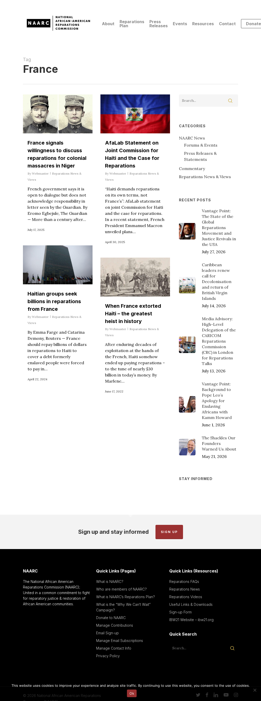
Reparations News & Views (205, 176)
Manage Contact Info (113, 648)
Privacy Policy (108, 656)
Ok (131, 693)
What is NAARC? (109, 581)
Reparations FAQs (184, 581)
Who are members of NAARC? (121, 589)
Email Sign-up (107, 633)
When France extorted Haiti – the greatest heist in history (133, 313)
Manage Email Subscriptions (119, 640)
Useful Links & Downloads (191, 604)
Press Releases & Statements (200, 156)
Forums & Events (200, 145)
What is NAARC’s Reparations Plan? (125, 597)
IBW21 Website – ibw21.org (191, 620)
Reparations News (184, 589)
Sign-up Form (180, 612)
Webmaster (40, 173)
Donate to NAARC (111, 617)
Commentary (192, 168)
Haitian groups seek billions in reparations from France (54, 301)
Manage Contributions (114, 625)
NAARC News (192, 138)
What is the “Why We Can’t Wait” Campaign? (123, 607)
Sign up (169, 532)
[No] (254, 690)
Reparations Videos (185, 597)
